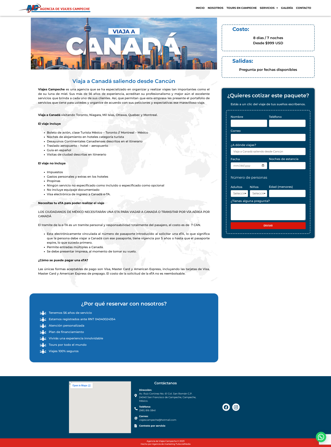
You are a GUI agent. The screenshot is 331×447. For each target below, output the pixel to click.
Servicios (267, 8)
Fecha (235, 159)
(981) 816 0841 (147, 410)
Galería (287, 8)
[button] (321, 437)
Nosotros (215, 8)
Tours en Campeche (242, 8)
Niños (254, 187)
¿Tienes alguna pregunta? (250, 201)
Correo (236, 131)
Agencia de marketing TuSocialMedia (171, 444)
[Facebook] (226, 407)
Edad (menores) (281, 187)
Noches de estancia (283, 159)
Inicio (200, 8)
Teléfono (275, 117)
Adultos (236, 187)
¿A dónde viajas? (243, 145)
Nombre (237, 117)
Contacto (303, 8)
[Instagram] (236, 407)
